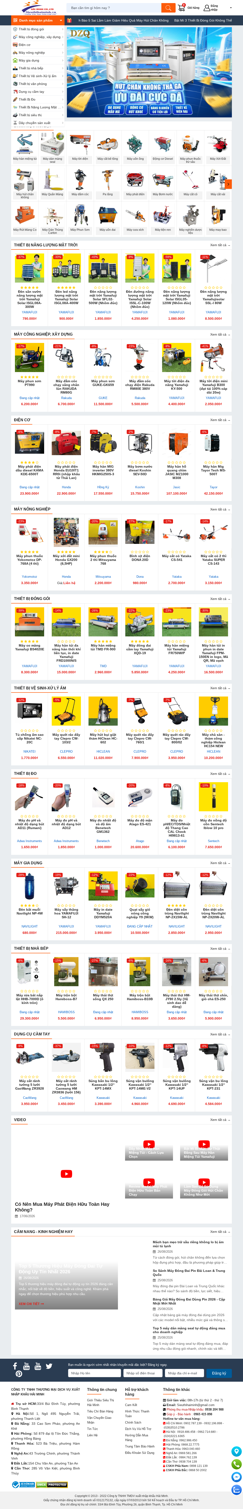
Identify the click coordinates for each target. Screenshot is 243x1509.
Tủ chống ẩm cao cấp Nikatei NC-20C (29, 738)
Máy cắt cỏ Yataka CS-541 (176, 558)
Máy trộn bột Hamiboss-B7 (66, 997)
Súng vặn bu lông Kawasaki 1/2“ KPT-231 (213, 1084)
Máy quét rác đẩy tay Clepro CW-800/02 (177, 738)
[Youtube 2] (38, 1366)
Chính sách (133, 1422)
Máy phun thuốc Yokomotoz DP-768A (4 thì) (29, 559)
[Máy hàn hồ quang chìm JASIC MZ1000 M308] (176, 442)
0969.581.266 (188, 1453)
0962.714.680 (207, 1432)
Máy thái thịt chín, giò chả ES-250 (213, 997)
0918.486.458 (186, 1432)
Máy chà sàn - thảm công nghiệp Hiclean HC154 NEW (213, 740)
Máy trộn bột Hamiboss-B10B (140, 997)
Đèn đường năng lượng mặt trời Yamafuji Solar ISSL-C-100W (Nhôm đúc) (140, 299)
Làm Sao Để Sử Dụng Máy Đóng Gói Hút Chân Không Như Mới (203, 1190)
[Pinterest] (19, 1374)
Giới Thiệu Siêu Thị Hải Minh (100, 1402)
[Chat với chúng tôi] (236, 1490)
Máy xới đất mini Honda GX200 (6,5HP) (66, 559)
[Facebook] (15, 1366)
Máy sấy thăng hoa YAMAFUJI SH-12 (66, 913)
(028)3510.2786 (174, 1427)
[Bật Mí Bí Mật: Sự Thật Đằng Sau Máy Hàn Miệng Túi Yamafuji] (204, 1144)
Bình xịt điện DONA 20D (140, 558)
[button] (228, 8)
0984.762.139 (188, 1457)
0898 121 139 (199, 1466)
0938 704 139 (188, 1461)
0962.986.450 (188, 1440)
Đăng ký (219, 1373)
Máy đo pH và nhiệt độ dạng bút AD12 (66, 824)
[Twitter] (49, 1366)
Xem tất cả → (220, 245)
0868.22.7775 (190, 1444)
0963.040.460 (191, 1449)
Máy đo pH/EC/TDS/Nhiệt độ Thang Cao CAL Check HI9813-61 (176, 827)
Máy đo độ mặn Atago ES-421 (139, 822)
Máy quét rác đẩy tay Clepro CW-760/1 (140, 738)
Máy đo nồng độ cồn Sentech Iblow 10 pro (213, 824)
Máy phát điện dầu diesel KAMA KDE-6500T (29, 470)
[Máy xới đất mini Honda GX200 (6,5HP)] (66, 532)
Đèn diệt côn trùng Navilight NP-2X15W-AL (177, 913)
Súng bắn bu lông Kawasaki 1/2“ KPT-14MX (103, 1084)
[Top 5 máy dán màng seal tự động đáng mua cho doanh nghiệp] (138, 1333)
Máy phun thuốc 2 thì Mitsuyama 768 (103, 559)
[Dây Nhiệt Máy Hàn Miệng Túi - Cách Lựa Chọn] (149, 1144)
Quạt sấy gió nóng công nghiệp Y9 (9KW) (140, 913)
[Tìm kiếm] (168, 8)
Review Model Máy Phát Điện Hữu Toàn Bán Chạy (148, 1190)
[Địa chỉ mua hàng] (236, 1451)
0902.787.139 (193, 1423)
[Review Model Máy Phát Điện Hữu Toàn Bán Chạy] (149, 1182)
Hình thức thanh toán (137, 1414)
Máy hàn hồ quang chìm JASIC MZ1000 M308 (176, 472)
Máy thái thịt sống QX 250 (103, 997)
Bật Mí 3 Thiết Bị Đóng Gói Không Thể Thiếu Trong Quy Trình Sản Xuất (181, 20)
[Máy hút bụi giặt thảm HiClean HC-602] (103, 711)
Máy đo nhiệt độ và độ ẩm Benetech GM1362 (103, 826)
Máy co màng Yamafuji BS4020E (29, 647)
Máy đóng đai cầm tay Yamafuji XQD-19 (140, 649)
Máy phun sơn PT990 (29, 383)
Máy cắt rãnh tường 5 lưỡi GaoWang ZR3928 (29, 1084)
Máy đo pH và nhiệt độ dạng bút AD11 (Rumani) (29, 824)
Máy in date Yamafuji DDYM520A (103, 913)
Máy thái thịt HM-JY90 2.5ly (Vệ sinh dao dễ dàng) (177, 1000)
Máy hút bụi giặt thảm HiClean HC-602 (103, 738)
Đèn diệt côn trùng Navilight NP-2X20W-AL (213, 913)
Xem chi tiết (29, 1304)
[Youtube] (26, 1366)
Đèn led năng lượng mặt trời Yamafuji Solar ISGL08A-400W (66, 297)
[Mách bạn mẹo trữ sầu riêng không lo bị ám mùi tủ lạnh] (138, 1247)
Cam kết (131, 1405)
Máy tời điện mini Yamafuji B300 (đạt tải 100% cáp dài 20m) (214, 386)
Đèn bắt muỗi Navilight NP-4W (30, 911)
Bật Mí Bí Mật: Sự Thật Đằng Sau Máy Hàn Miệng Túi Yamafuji (202, 1152)
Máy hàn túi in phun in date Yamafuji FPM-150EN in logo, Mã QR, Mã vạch (213, 653)
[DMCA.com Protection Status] (52, 1484)
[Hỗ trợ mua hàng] (236, 1464)
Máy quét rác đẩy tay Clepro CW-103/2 (66, 738)
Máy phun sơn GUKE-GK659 (103, 383)
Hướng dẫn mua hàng (136, 1438)
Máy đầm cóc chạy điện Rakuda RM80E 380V (139, 385)
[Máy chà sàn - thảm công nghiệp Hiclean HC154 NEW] (213, 711)
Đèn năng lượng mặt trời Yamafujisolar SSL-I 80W (213, 297)
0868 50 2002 (198, 1470)
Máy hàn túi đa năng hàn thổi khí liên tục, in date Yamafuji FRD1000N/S (66, 653)
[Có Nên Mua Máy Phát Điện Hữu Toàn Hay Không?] (66, 1163)
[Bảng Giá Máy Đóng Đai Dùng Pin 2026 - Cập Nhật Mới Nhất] (138, 1304)
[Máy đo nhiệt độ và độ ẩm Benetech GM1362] (103, 796)
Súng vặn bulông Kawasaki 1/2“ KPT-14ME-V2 (140, 1084)
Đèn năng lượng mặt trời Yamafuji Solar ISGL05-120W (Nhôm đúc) (176, 297)
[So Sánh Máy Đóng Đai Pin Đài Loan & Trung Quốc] (138, 1276)
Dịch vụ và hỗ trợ (138, 1429)
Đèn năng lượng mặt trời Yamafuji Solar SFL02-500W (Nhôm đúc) (103, 297)
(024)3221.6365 (174, 1436)
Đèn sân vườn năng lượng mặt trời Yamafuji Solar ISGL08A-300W (30, 299)
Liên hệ (92, 1435)
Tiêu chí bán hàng (100, 1411)
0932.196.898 (213, 1423)
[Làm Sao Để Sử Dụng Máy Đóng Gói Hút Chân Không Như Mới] (204, 1182)
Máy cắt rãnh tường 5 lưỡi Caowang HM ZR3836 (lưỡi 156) (66, 1086)
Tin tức (92, 1429)
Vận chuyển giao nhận (99, 1420)
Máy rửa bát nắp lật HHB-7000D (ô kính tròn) (29, 999)
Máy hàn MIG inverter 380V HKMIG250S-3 (103, 470)
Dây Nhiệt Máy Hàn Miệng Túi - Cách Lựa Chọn (146, 1152)
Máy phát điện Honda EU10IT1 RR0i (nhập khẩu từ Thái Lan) (66, 472)
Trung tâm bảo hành (139, 1446)
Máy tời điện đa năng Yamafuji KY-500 (176, 385)
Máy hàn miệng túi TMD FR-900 (103, 647)
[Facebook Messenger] (236, 1477)
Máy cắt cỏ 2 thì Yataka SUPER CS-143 (213, 559)
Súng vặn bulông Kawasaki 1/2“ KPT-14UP (177, 1084)
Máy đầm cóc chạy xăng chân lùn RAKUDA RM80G (66, 386)
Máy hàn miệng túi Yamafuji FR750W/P (176, 649)
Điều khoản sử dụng (139, 1453)
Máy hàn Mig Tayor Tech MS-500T (213, 470)
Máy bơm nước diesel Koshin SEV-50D (140, 470)
